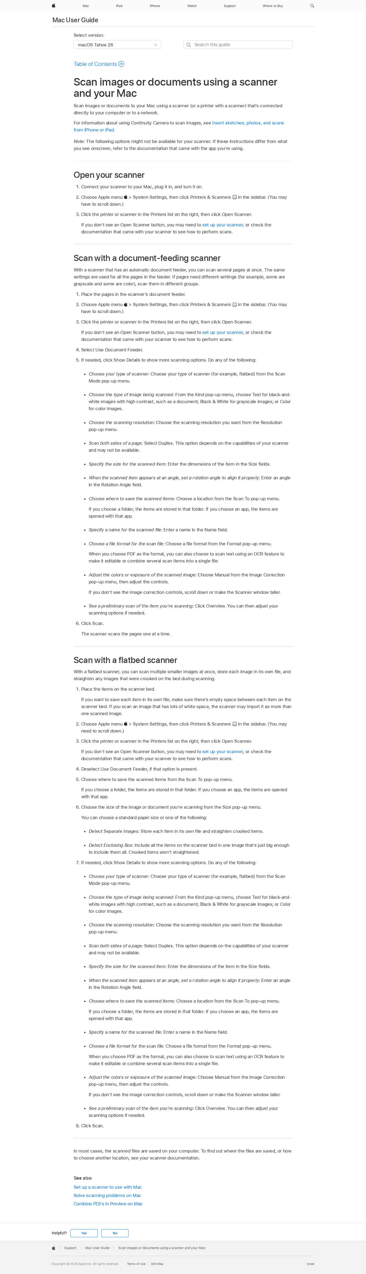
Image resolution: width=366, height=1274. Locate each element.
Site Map (157, 1264)
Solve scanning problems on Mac (107, 1195)
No (115, 1233)
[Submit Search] (189, 45)
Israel (310, 1264)
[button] (312, 6)
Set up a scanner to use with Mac (108, 1187)
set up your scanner (222, 224)
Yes (84, 1233)
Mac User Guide (75, 20)
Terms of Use (136, 1264)
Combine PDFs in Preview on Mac (108, 1203)
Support (70, 1248)
